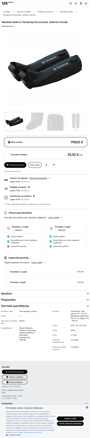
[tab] (45, 293)
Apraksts (6, 293)
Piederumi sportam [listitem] (45, 12)
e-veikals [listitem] (6, 12)
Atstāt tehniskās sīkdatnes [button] (70, 424)
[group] (45, 69)
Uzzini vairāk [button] (53, 217)
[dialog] (45, 421)
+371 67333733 (14, 387)
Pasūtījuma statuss (16, 372)
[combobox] (87, 407)
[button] (20, 187)
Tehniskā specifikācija (15, 306)
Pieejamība (8, 299)
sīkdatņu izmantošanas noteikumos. (29, 432)
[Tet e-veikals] (7, 3)
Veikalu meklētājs (16, 377)
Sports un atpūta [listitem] (24, 12)
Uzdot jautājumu (16, 382)
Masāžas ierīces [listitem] (66, 12)
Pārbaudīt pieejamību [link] (38, 178)
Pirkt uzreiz (35, 165)
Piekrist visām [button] (70, 419)
